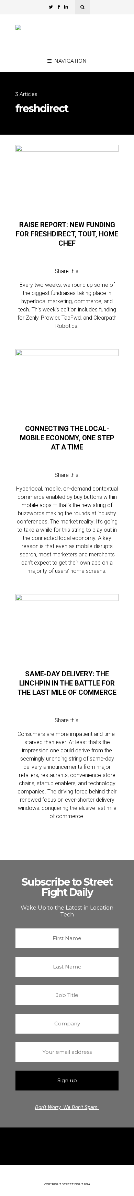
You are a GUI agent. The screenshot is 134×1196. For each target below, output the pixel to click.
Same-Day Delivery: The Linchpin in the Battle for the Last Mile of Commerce (67, 683)
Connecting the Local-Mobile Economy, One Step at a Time (67, 437)
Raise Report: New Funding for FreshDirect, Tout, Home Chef (67, 234)
